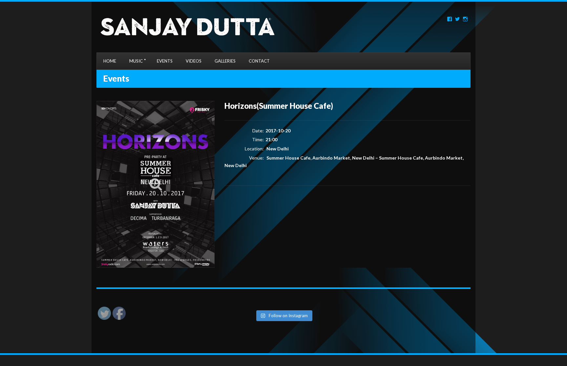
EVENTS (165, 61)
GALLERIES (225, 61)
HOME (109, 61)
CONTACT (259, 61)
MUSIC (136, 61)
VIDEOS (193, 61)
